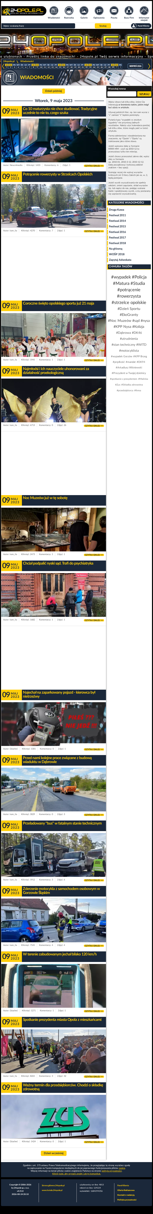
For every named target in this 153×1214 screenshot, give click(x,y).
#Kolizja (138, 327)
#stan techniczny (123, 344)
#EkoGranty (129, 315)
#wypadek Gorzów (121, 356)
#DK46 (137, 332)
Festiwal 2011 (117, 215)
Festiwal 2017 (117, 237)
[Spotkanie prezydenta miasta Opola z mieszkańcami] (53, 1058)
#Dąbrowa (123, 332)
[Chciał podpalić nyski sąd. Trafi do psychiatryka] (53, 602)
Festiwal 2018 (117, 243)
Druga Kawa (116, 209)
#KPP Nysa (122, 327)
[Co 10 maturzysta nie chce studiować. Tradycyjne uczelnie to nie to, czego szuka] (53, 148)
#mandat (131, 362)
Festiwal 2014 (117, 221)
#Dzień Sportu (129, 309)
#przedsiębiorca (125, 390)
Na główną (115, 248)
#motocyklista (129, 350)
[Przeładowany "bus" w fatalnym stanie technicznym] (53, 862)
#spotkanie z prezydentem (123, 379)
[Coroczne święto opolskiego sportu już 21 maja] (53, 342)
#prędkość (119, 362)
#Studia (137, 283)
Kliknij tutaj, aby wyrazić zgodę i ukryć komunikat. (76, 1174)
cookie (122, 1168)
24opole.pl (9, 61)
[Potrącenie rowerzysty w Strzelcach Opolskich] (53, 213)
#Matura (121, 283)
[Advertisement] (53, 269)
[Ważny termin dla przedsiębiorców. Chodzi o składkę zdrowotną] (53, 1124)
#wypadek (121, 277)
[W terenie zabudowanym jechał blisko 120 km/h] (53, 993)
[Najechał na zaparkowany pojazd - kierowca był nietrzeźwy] (53, 731)
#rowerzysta (129, 296)
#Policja (139, 277)
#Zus (117, 385)
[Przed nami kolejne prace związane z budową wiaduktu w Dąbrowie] (53, 797)
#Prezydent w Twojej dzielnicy (129, 373)
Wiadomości (27, 61)
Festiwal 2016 (117, 232)
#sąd (136, 321)
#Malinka (143, 379)
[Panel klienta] (141, 25)
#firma (137, 390)
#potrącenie (128, 290)
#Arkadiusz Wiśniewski (129, 367)
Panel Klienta (123, 1186)
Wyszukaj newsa (117, 89)
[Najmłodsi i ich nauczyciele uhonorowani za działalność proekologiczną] (53, 408)
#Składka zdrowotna (132, 385)
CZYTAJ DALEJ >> (94, 166)
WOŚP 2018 (117, 254)
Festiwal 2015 (117, 226)
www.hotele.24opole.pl (52, 1190)
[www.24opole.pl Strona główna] (23, 14)
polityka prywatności (112, 1171)
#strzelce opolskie (129, 302)
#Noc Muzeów (119, 321)
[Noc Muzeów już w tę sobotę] (53, 537)
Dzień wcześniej (54, 1153)
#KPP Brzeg (140, 356)
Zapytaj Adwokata (120, 260)
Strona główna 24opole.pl (53, 1186)
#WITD (141, 344)
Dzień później (53, 91)
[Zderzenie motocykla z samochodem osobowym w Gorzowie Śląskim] (53, 928)
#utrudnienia (129, 338)
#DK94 (141, 362)
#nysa (145, 321)
